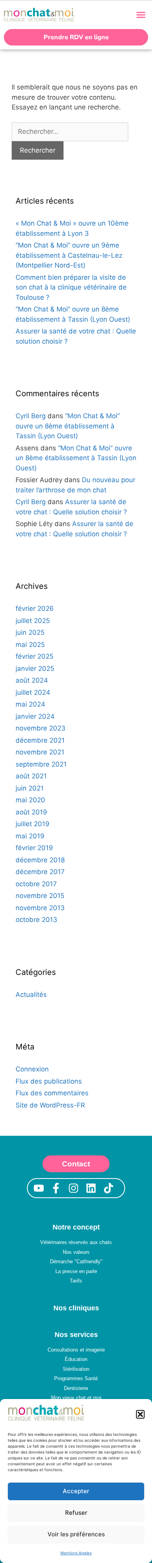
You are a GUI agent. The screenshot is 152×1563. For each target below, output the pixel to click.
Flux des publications (49, 1081)
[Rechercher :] (70, 131)
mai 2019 (30, 836)
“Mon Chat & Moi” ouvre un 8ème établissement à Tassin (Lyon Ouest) (68, 426)
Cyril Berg (31, 416)
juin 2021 (30, 788)
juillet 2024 (33, 692)
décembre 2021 (40, 740)
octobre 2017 (36, 884)
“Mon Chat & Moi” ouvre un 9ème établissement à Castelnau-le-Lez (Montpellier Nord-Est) (69, 255)
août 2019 (31, 812)
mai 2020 (30, 800)
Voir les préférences (76, 1534)
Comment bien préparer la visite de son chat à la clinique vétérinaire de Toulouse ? (71, 287)
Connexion (32, 1069)
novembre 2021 (40, 752)
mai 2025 (30, 645)
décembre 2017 (40, 872)
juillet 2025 (33, 621)
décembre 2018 (40, 860)
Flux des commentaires (52, 1093)
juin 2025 (30, 632)
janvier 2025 (35, 668)
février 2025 (34, 656)
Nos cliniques (76, 1308)
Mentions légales (76, 1552)
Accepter (76, 1491)
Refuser (76, 1512)
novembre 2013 (40, 908)
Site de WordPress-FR (50, 1105)
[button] (140, 1414)
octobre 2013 (36, 920)
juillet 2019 (32, 824)
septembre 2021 (41, 764)
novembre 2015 (40, 896)
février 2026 (35, 608)
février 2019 (34, 848)
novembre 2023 (40, 728)
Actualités (31, 994)
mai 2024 (30, 704)
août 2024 (32, 680)
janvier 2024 (35, 716)
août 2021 (31, 776)
